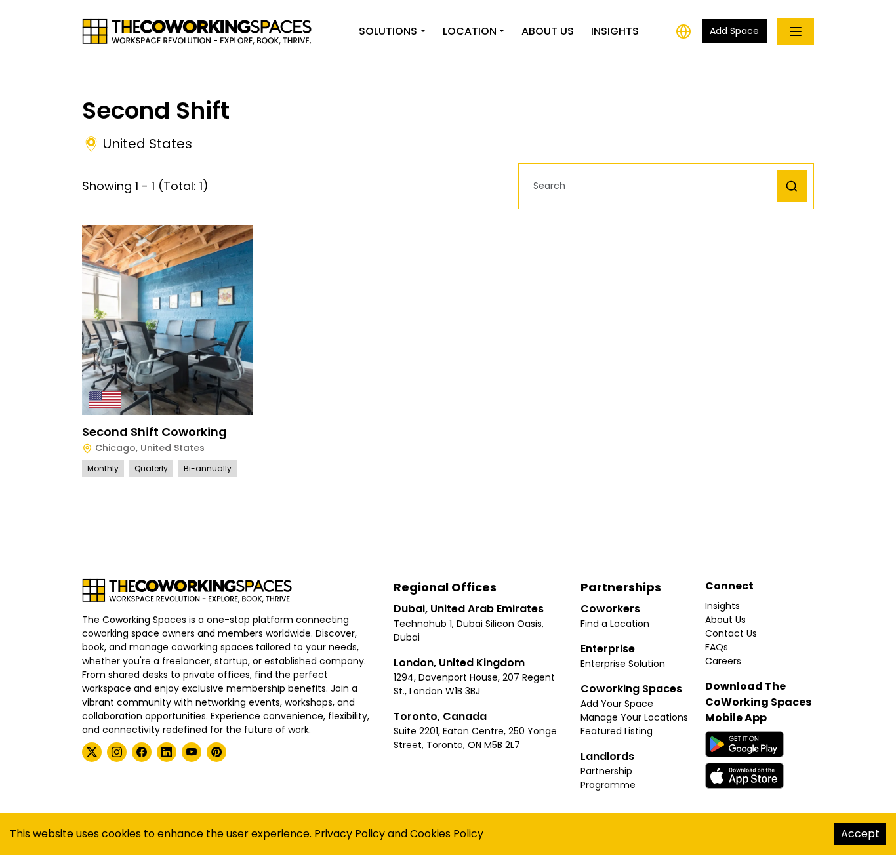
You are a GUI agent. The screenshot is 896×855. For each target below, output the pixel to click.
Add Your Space (616, 703)
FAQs (716, 647)
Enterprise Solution (622, 663)
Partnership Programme (608, 778)
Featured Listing (616, 731)
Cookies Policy (446, 833)
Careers (723, 660)
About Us (547, 31)
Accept (860, 833)
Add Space (734, 30)
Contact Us (731, 633)
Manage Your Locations (634, 717)
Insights (615, 31)
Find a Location (614, 623)
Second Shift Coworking (154, 432)
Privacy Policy (349, 833)
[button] (651, 186)
